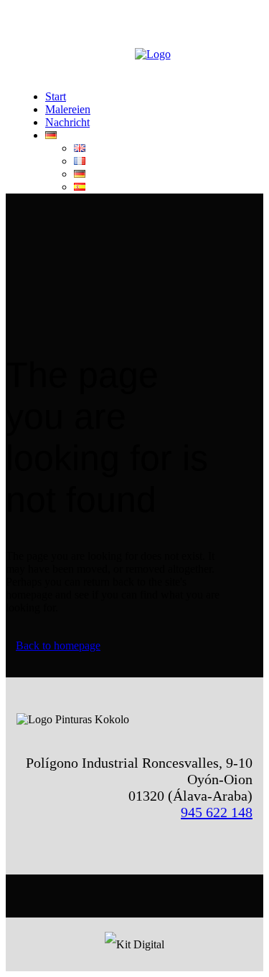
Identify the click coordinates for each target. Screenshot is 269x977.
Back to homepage (58, 645)
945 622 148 (217, 812)
